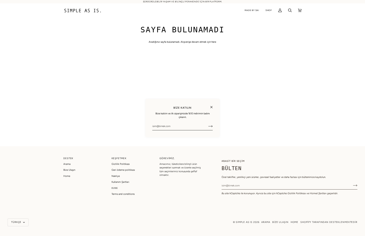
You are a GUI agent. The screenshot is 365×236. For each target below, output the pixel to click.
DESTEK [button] (68, 158)
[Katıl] (207, 126)
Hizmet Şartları (318, 193)
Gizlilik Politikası (296, 193)
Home (66, 176)
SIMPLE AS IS (244, 222)
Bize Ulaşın (69, 169)
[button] (251, 10)
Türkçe (16, 222)
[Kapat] (213, 105)
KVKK (115, 188)
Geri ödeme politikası (123, 169)
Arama (67, 163)
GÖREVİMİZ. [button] (167, 158)
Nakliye (116, 176)
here (213, 41)
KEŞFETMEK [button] (119, 158)
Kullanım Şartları (120, 181)
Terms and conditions (123, 193)
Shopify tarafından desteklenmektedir (328, 222)
